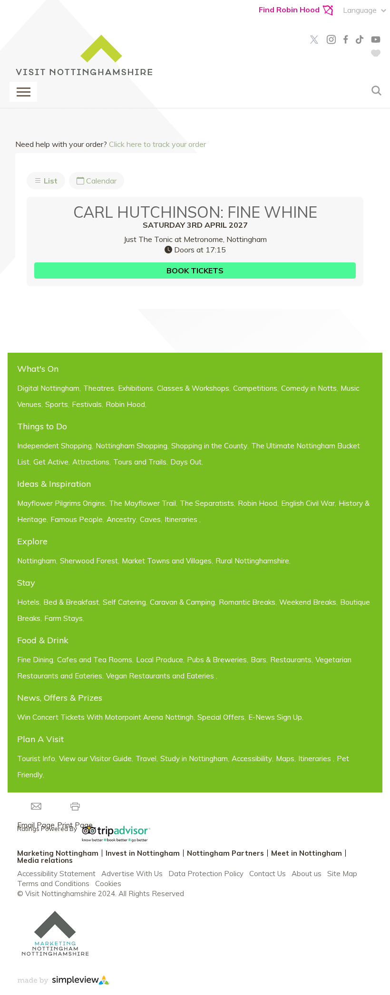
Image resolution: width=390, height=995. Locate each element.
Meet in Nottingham (306, 853)
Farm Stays (63, 618)
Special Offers (220, 717)
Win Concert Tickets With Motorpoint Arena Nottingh (105, 717)
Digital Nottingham (48, 388)
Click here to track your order (157, 144)
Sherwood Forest (89, 560)
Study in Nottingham (194, 758)
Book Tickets (195, 270)
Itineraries (182, 519)
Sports (56, 404)
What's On (37, 368)
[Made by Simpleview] (63, 981)
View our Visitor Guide (95, 758)
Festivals (87, 404)
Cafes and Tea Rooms (94, 659)
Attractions (90, 461)
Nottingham (36, 560)
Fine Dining (35, 659)
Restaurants (291, 659)
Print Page (75, 825)
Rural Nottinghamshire (252, 560)
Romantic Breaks (247, 602)
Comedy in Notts (309, 388)
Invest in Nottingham (143, 853)
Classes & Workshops (193, 388)
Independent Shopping (54, 445)
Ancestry (121, 519)
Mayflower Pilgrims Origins (61, 503)
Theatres (98, 388)
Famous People (76, 519)
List (50, 180)
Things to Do (42, 426)
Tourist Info (36, 758)
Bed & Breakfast (71, 602)
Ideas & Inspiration (54, 483)
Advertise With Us (132, 873)
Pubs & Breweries (217, 659)
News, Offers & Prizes (59, 697)
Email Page (36, 825)
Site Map (342, 873)
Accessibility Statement (56, 873)
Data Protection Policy (206, 873)
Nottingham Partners (225, 853)
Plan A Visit (40, 739)
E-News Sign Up (275, 717)
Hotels (28, 602)
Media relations (45, 860)
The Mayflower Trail (142, 503)
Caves (150, 519)
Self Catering (124, 602)
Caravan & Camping (182, 602)
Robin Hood (125, 404)
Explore (32, 541)
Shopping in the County (209, 445)
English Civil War (308, 503)
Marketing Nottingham (57, 853)
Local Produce (159, 659)
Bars (258, 659)
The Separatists (207, 503)
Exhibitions (135, 388)
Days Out (186, 461)
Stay (26, 582)
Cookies (108, 883)
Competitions (255, 388)
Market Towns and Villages (167, 560)
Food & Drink (42, 640)
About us (307, 873)
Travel (146, 758)
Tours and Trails (139, 461)
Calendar (100, 180)
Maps (285, 758)
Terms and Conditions (53, 883)
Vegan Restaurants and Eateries (161, 675)
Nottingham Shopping (131, 445)
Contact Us (267, 873)
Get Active (50, 461)
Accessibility (252, 758)
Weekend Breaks (307, 602)
